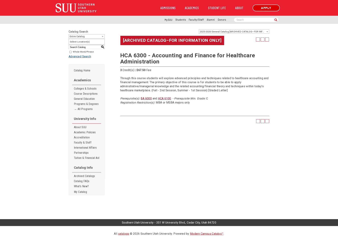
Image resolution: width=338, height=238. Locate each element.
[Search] (275, 20)
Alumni (211, 19)
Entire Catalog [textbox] (77, 36)
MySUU (169, 19)
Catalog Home (82, 70)
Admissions (168, 8)
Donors (222, 19)
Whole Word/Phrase (83, 52)
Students (180, 19)
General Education (84, 98)
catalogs (123, 233)
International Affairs (85, 147)
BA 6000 (146, 98)
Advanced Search (80, 56)
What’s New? (81, 186)
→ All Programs (83, 109)
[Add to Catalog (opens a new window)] (258, 39)
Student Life (217, 8)
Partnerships (81, 152)
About (239, 8)
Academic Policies (85, 132)
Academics (192, 8)
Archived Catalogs (84, 176)
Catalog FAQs (81, 181)
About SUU (80, 127)
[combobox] (234, 31)
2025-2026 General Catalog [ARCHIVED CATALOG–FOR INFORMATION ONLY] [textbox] (234, 31)
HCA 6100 (164, 98)
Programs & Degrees (86, 104)
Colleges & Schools (85, 88)
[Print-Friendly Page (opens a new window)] (262, 39)
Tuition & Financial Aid (86, 158)
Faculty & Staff (82, 142)
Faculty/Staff (196, 19)
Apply (266, 8)
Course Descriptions (86, 93)
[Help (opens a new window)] (267, 39)
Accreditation (82, 137)
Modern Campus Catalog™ (207, 233)
